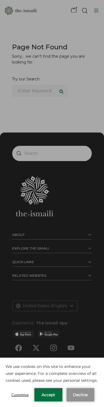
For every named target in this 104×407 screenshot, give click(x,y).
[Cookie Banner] (52, 382)
